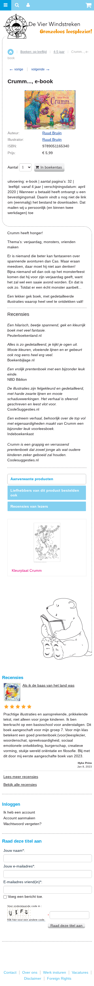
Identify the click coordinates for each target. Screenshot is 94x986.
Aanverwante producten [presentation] (31, 479)
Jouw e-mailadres (18, 866)
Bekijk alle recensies (20, 784)
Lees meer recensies (20, 777)
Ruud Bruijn (52, 133)
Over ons (29, 972)
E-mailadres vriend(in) (21, 882)
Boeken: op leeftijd (33, 52)
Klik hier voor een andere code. (26, 919)
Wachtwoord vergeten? (22, 824)
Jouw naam (12, 850)
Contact (10, 972)
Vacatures (80, 972)
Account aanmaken (19, 818)
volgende (40, 69)
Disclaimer (32, 978)
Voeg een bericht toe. (25, 896)
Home (11, 52)
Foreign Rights (59, 978)
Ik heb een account (19, 812)
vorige (16, 69)
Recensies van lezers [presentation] (29, 506)
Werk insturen (54, 972)
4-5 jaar (59, 52)
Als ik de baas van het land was (48, 685)
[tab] (46, 479)
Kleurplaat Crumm (27, 571)
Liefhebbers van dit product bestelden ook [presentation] (44, 492)
